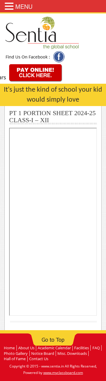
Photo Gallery (16, 353)
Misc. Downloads (72, 353)
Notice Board (42, 353)
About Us (26, 347)
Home (9, 347)
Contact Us (38, 358)
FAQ (96, 347)
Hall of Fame (15, 358)
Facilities (81, 347)
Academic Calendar (54, 347)
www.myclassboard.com (63, 372)
